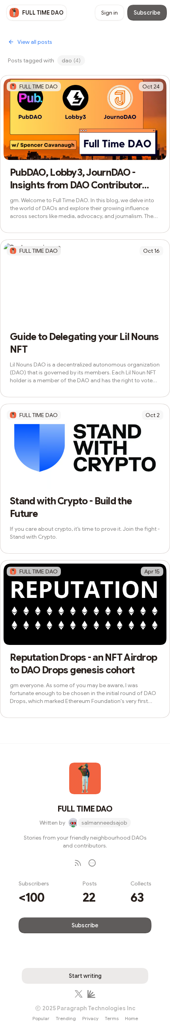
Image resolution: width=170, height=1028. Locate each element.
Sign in (109, 12)
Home (131, 1018)
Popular (40, 1018)
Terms (112, 1018)
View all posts (34, 41)
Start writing (85, 975)
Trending (66, 1018)
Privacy (90, 1018)
